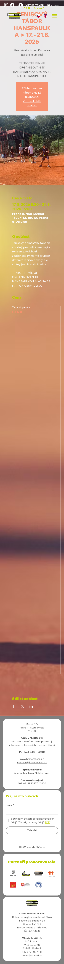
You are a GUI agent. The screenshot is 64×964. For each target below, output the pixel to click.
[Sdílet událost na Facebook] (13, 706)
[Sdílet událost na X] (22, 706)
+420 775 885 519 (32, 737)
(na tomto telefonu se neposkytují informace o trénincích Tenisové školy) (32, 743)
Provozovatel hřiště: (32, 913)
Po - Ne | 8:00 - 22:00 (32, 752)
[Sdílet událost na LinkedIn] (31, 706)
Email (10, 805)
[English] (45, 16)
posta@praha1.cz (32, 955)
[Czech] (38, 16)
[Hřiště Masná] (6, 5)
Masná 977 (32, 724)
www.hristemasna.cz (32, 758)
